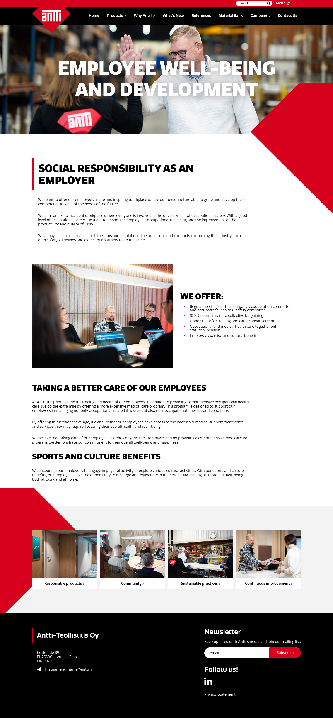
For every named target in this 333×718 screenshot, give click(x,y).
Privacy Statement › (221, 694)
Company (259, 15)
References (201, 15)
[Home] (51, 20)
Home (94, 15)
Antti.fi (281, 3)
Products (115, 15)
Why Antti (143, 15)
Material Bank (231, 15)
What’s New (173, 15)
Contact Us (287, 15)
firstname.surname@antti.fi (68, 669)
